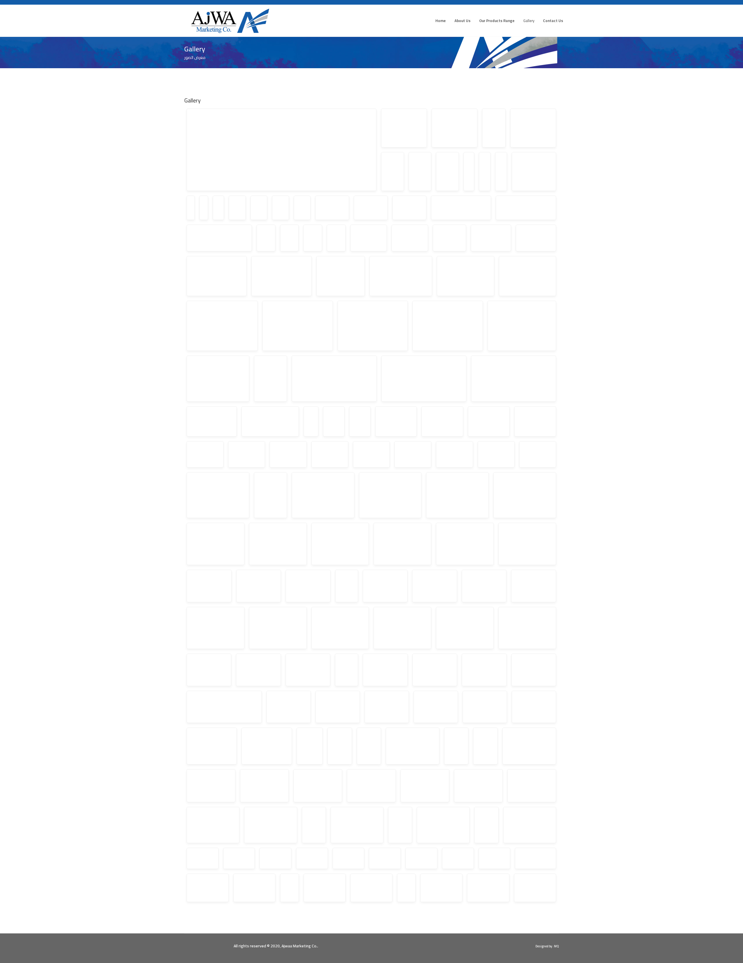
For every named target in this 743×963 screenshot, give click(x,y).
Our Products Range (497, 20)
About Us (462, 20)
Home (440, 20)
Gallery (528, 20)
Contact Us (553, 20)
